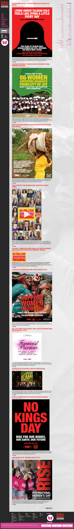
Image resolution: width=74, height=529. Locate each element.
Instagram (6, 32)
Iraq (62, 34)
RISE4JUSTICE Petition (68, 40)
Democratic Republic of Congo (24, 67)
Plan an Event (27, 515)
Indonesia (62, 32)
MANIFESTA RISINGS (14, 517)
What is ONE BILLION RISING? (14, 515)
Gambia (62, 24)
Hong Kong (62, 30)
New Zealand (69, 16)
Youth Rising (20, 519)
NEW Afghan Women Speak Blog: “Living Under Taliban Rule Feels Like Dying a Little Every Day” (31, 4)
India (62, 31)
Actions (3, 21)
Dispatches (62, 44)
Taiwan (70, 31)
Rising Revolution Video (14, 519)
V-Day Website (41, 514)
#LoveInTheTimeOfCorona (60, 40)
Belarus (62, 8)
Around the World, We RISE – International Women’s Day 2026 (26, 458)
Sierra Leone (69, 24)
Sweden (70, 30)
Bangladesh (62, 7)
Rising (70, 42)
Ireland (62, 35)
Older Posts (48, 508)
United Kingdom (69, 34)
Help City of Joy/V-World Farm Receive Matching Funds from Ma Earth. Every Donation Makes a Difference (31, 125)
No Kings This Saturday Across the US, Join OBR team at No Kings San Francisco (30, 397)
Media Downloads (35, 517)
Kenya (70, 4)
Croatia (62, 16)
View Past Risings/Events (29, 516)
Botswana (62, 11)
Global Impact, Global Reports (14, 519)
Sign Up (4, 42)
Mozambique (69, 11)
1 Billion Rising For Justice (4, 7)
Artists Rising (61, 41)
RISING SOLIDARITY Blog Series (22, 520)
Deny (57, 525)
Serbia (70, 23)
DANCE (12, 521)
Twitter (3, 32)
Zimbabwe (70, 37)
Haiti (62, 29)
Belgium (62, 9)
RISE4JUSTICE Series (68, 41)
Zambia (70, 36)
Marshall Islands (69, 8)
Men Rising (20, 518)
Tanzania (70, 32)
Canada (62, 15)
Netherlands (69, 15)
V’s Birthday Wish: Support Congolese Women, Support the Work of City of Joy (29, 270)
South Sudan (69, 26)
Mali (70, 7)
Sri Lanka (70, 27)
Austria (62, 6)
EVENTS (3, 18)
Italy (62, 36)
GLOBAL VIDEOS (34, 514)
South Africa (69, 25)
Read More (14, 122)
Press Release (61, 47)
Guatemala (62, 28)
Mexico (70, 9)
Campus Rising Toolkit (35, 516)
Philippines (70, 21)
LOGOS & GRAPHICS (4, 23)
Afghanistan (62, 4)
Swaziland (70, 29)
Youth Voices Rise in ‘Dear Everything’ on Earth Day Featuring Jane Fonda (28, 369)
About (3, 14)
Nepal (70, 14)
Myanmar (70, 12)
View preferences (67, 525)
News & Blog (4, 19)
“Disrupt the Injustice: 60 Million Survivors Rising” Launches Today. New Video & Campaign (30, 186)
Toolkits (34, 515)
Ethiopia (62, 21)
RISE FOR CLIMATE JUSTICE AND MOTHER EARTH (22, 517)
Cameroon (62, 14)
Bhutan (62, 10)
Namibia (70, 13)
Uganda (70, 33)
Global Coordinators (14, 520)
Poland (70, 22)
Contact (34, 519)
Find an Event (27, 514)
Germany (62, 26)
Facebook (1, 32)
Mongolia (70, 10)
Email (4, 32)
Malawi (70, 6)
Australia (22, 6)
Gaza (62, 25)
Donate (40, 515)
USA (19, 188)
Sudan (70, 28)
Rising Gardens (69, 43)
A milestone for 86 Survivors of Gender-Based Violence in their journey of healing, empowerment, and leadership (31, 65)
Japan (62, 37)
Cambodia (62, 13)
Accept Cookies (46, 525)
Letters (62, 46)
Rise (2, 16)
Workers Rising (20, 515)
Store (33, 518)
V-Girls (70, 45)
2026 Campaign (14, 516)
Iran (62, 33)
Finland (62, 23)
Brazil (62, 12)
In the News (61, 45)
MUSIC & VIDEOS (5, 26)
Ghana (62, 27)
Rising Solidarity (69, 44)
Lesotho (70, 5)
